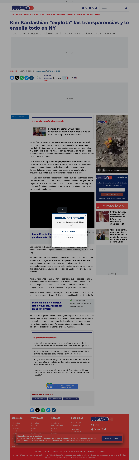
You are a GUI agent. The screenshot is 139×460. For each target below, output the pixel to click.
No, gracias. (69, 237)
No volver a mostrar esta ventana (69, 243)
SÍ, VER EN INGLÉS (69, 231)
